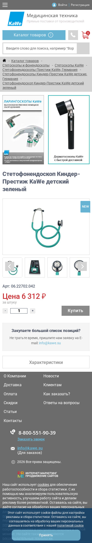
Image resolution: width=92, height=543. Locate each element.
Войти (62, 4)
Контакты (13, 421)
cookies (43, 485)
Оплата (10, 394)
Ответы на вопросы (61, 403)
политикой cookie (70, 525)
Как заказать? (56, 394)
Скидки (10, 403)
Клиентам (52, 385)
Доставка (13, 385)
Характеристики (46, 362)
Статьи (10, 412)
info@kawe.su (50, 343)
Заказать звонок (30, 439)
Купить (75, 310)
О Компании (15, 376)
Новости (51, 376)
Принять (46, 535)
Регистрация (80, 4)
